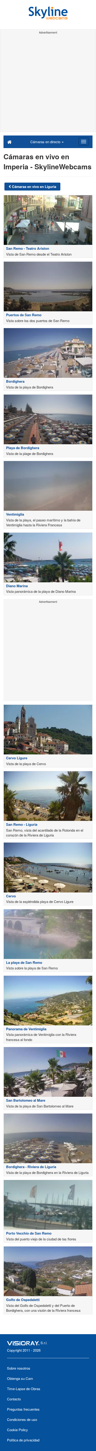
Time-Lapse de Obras (23, 1388)
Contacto (14, 1398)
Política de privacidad (23, 1439)
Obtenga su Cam (20, 1378)
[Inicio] (9, 141)
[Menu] (84, 142)
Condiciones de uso (22, 1419)
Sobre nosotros (18, 1368)
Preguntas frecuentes (23, 1409)
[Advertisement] (48, 84)
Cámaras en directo (45, 141)
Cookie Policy (17, 1429)
